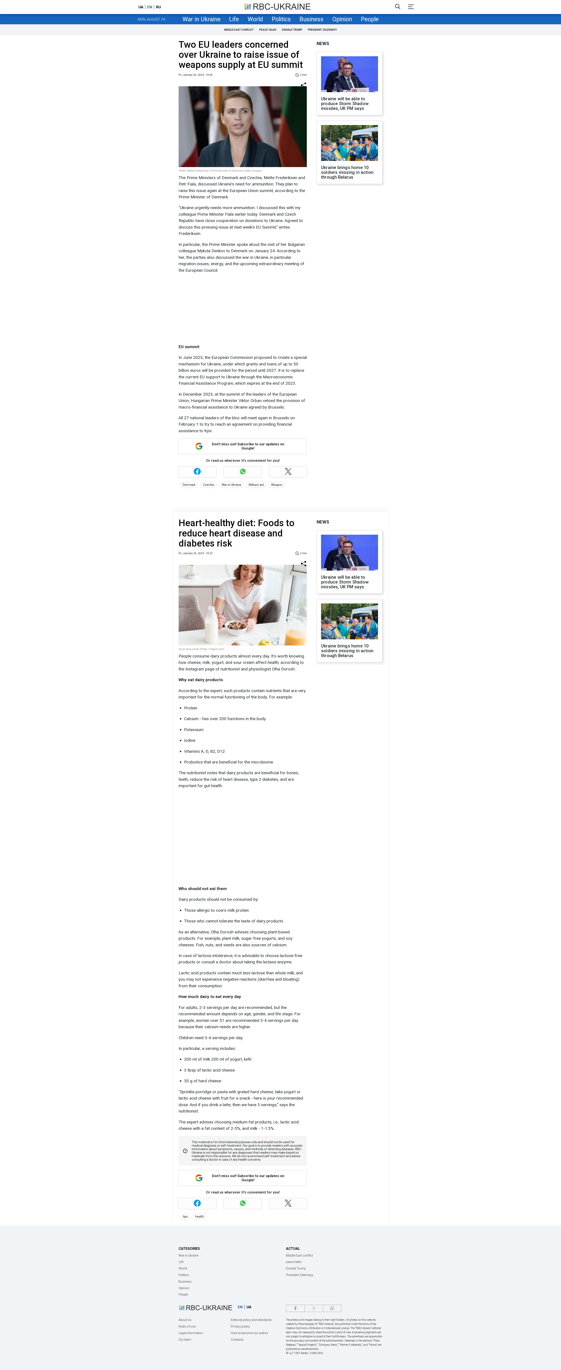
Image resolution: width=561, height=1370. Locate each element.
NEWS (323, 43)
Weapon (276, 485)
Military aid (256, 485)
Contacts (237, 1339)
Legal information (191, 1333)
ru (158, 7)
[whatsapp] (332, 1308)
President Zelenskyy (322, 29)
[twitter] (313, 1308)
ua (140, 7)
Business (311, 19)
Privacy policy (240, 1326)
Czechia (208, 485)
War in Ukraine (201, 19)
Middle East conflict (239, 29)
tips (185, 1216)
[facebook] (295, 1308)
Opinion (342, 19)
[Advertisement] (242, 308)
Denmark (189, 485)
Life (234, 19)
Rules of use (187, 1326)
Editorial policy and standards (251, 1320)
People (370, 19)
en (149, 7)
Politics (281, 19)
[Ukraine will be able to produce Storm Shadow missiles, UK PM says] (349, 74)
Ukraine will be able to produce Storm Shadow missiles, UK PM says (345, 103)
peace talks (267, 29)
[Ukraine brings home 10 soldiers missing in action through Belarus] (349, 143)
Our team (185, 1339)
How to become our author (249, 1333)
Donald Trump (292, 29)
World (255, 19)
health (199, 1216)
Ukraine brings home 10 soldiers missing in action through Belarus (347, 172)
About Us (185, 1320)
